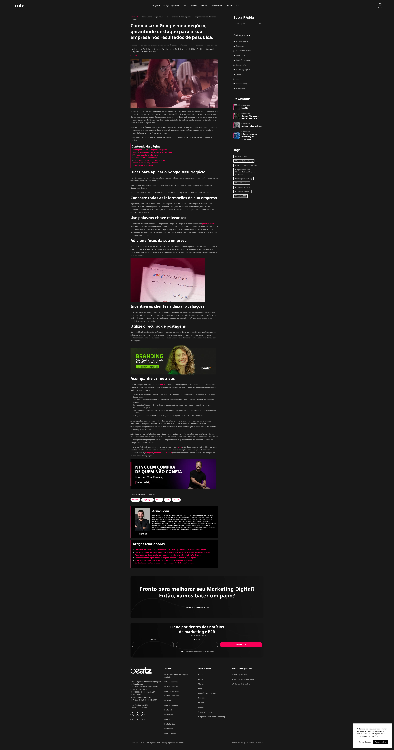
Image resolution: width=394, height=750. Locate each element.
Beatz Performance (171, 691)
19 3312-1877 (136, 695)
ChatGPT (135, 500)
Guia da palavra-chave (251, 126)
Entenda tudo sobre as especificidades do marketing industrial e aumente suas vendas (170, 550)
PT (236, 6)
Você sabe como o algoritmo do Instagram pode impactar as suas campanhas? (167, 557)
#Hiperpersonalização (242, 187)
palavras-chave (208, 224)
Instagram (149, 453)
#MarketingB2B (240, 196)
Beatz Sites (168, 729)
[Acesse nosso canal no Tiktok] (142, 719)
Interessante (241, 65)
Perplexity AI (147, 500)
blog (180, 447)
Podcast (201, 698)
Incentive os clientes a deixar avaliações (149, 160)
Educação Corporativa (170, 6)
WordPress (240, 88)
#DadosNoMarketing (251, 165)
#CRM (237, 165)
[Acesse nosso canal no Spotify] (137, 719)
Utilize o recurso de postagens (145, 163)
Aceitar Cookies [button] (380, 742)
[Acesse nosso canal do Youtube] (132, 719)
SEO (237, 79)
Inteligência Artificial (244, 60)
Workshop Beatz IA (239, 674)
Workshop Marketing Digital (243, 679)
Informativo (240, 55)
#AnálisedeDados (241, 156)
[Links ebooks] (236, 107)
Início (133, 17)
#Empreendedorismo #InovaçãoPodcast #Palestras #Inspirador (245, 172)
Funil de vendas (242, 41)
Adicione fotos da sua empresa (145, 157)
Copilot (176, 500)
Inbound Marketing (137, 56)
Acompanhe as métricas (143, 165)
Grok (167, 500)
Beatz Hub (168, 710)
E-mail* (197, 639)
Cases (185, 6)
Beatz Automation (171, 705)
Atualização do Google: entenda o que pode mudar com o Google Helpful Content (168, 555)
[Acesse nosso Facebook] (137, 714)
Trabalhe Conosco (205, 712)
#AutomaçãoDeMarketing (244, 161)
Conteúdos (203, 6)
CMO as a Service (171, 682)
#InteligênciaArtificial (242, 192)
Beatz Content (169, 724)
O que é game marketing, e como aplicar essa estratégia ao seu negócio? (164, 560)
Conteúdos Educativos (207, 693)
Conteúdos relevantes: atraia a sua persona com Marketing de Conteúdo (164, 563)
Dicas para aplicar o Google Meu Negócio (150, 150)
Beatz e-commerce (171, 696)
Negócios (239, 74)
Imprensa (240, 46)
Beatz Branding (170, 733)
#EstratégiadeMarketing (243, 179)
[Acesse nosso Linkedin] (132, 714)
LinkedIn (168, 453)
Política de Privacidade (254, 742)
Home (200, 674)
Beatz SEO (168, 700)
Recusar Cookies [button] (365, 742)
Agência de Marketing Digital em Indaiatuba (167, 742)
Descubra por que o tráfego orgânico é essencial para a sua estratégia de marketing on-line (172, 552)
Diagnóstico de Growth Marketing (211, 717)
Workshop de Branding (241, 684)
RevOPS (244, 108)
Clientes (194, 6)
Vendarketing (241, 83)
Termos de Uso (237, 742)
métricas (163, 384)
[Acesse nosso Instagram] (142, 714)
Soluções (155, 6)
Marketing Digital (243, 69)
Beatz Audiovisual (171, 686)
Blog (138, 17)
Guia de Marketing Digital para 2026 (250, 117)
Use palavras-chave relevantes (145, 155)
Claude (158, 500)
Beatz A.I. (167, 719)
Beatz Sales (168, 714)
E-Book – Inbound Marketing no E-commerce (249, 136)
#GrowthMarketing (241, 183)
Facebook (158, 453)
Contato (228, 6)
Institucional (216, 6)
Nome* (153, 639)
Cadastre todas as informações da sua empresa (152, 152)
